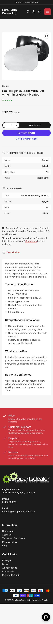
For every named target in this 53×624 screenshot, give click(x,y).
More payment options (26, 138)
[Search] (28, 11)
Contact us (31, 241)
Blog (4, 545)
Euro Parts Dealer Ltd (9, 11)
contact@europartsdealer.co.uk (18, 511)
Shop (5, 564)
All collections (9, 567)
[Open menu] (47, 11)
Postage (6, 560)
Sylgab (5, 86)
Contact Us (8, 571)
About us (6, 534)
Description (13, 252)
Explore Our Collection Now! (26, 2)
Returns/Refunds (11, 575)
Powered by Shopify (40, 600)
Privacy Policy (9, 542)
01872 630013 (9, 502)
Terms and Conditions (13, 538)
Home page (8, 531)
